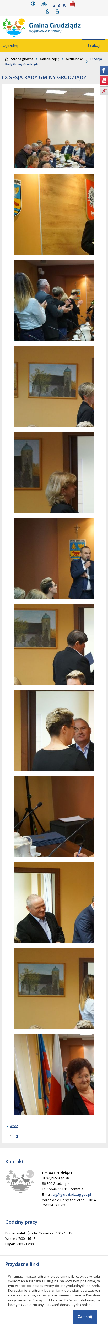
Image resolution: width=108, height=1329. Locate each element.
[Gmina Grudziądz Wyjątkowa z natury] (55, 27)
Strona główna (22, 59)
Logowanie (59, 11)
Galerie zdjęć (49, 59)
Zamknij (85, 1316)
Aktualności (74, 59)
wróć (14, 1125)
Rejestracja (49, 11)
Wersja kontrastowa (34, 3)
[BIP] (73, 3)
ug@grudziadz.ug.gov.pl (72, 1194)
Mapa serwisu (45, 3)
